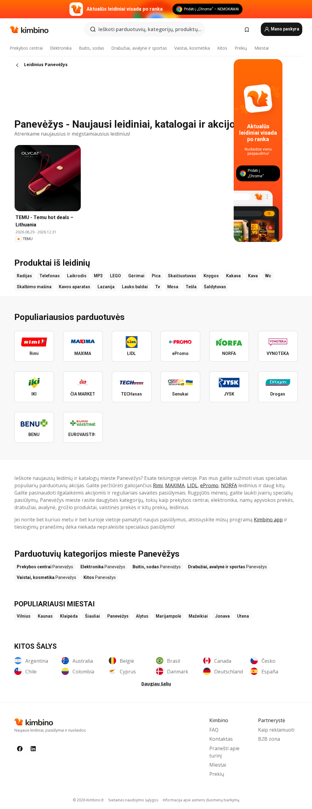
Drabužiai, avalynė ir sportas (139, 48)
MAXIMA (175, 485)
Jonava (222, 616)
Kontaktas (221, 739)
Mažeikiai (198, 616)
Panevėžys (118, 616)
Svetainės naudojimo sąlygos (133, 800)
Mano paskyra (284, 29)
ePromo (209, 485)
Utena (243, 616)
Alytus (142, 616)
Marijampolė (168, 616)
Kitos (222, 48)
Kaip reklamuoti (276, 729)
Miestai (261, 48)
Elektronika (61, 48)
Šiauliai (92, 616)
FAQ (213, 729)
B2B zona (269, 739)
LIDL (192, 485)
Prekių (241, 48)
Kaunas (45, 616)
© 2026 (88, 800)
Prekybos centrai (26, 48)
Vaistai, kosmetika (192, 48)
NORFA (229, 485)
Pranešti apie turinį (224, 752)
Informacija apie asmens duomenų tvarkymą (201, 800)
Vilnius (23, 616)
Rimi (158, 485)
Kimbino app (268, 519)
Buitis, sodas (91, 48)
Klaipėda (69, 616)
